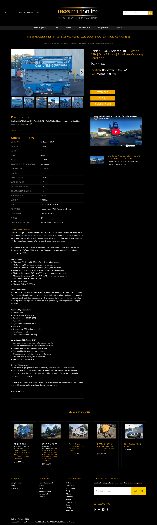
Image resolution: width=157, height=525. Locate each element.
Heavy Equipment (40, 28)
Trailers (69, 28)
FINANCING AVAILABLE (102, 104)
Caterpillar (70, 486)
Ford (68, 491)
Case (68, 505)
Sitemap (14, 488)
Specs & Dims (102, 92)
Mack (68, 494)
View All (69, 510)
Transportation (103, 28)
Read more (15, 130)
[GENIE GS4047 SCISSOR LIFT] (29, 102)
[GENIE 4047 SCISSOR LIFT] (17, 102)
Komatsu (69, 497)
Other (68, 483)
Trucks (56, 28)
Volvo (68, 499)
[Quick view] (29, 428)
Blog (13, 486)
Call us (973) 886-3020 (20, 519)
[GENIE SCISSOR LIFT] (53, 102)
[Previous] (13, 72)
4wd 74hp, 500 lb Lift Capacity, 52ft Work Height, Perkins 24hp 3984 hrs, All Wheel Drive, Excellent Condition (50, 452)
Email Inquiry (102, 98)
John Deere (70, 488)
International (71, 502)
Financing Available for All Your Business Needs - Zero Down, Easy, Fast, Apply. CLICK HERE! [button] (78, 36)
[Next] (82, 72)
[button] (149, 15)
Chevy (68, 508)
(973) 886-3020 (106, 74)
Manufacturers (84, 28)
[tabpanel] (23, 444)
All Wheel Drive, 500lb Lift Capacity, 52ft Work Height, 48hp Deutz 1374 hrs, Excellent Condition (22, 451)
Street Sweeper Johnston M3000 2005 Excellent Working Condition (78, 447)
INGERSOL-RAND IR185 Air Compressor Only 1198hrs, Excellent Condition (106, 447)
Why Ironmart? (17, 483)
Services (119, 28)
